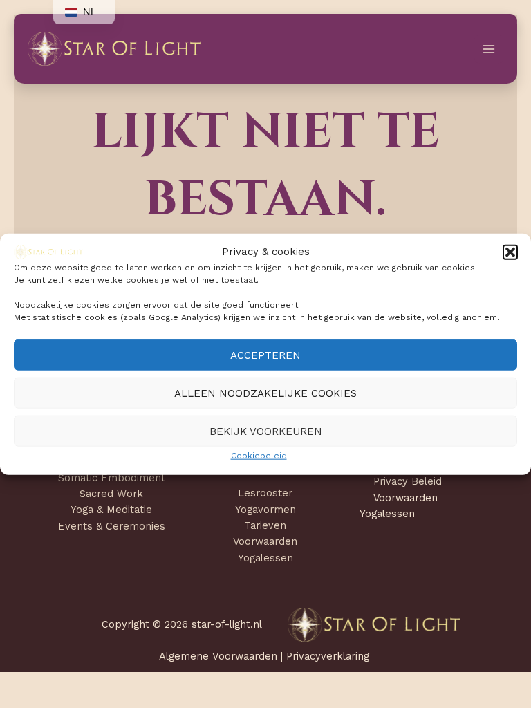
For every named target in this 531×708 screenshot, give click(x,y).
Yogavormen (265, 509)
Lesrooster (265, 493)
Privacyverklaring (327, 656)
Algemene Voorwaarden (220, 656)
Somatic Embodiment (111, 478)
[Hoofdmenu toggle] (488, 49)
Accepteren (265, 355)
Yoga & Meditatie (111, 509)
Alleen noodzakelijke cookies (265, 393)
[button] (510, 252)
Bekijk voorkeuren (265, 431)
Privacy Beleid (407, 481)
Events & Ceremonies (111, 526)
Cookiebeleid (259, 455)
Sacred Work (111, 493)
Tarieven (265, 525)
